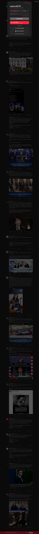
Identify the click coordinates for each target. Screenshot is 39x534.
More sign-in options (20, 33)
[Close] (9, 3)
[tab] (14, 11)
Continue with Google (20, 28)
